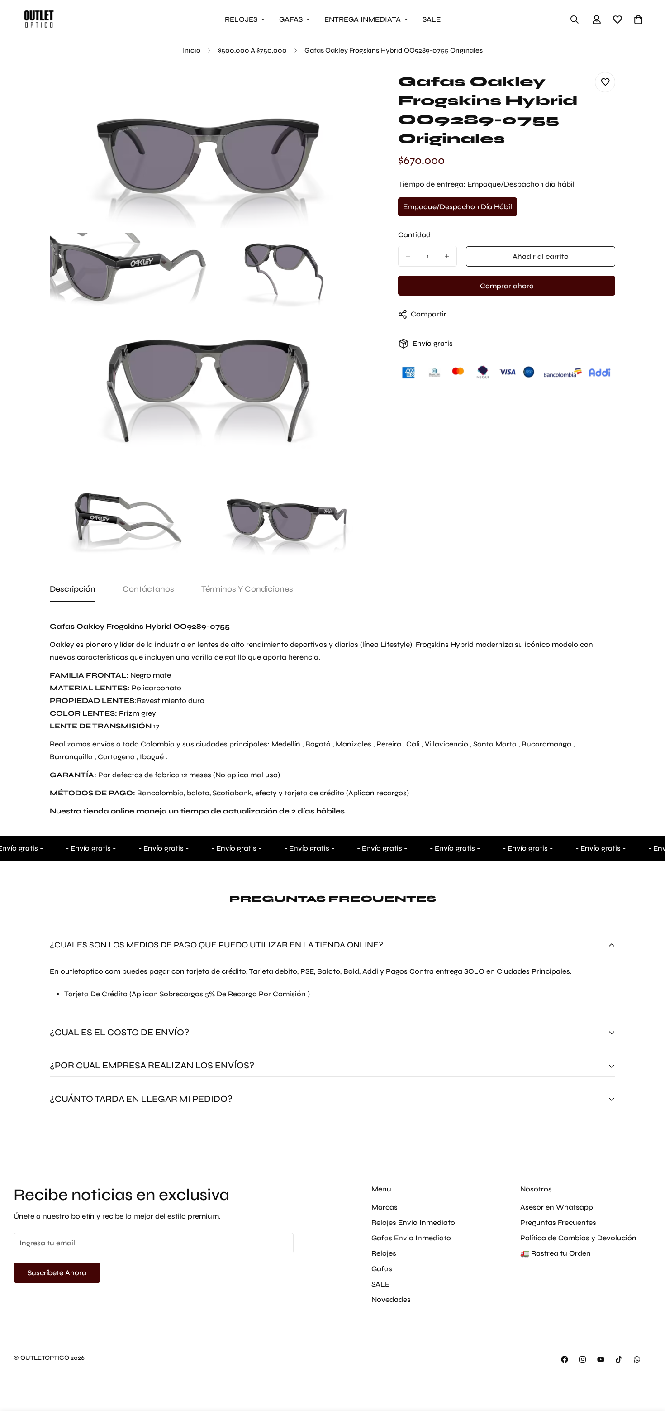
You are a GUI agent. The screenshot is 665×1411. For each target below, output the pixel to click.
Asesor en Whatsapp (556, 1206)
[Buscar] (574, 19)
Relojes (383, 1252)
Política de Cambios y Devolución (578, 1237)
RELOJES (241, 19)
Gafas (381, 1268)
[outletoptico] (38, 19)
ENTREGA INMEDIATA (362, 19)
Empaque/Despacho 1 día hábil (457, 209)
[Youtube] (600, 1359)
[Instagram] (582, 1359)
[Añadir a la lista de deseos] (605, 82)
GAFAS (291, 19)
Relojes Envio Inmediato (413, 1222)
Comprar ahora (507, 286)
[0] (638, 19)
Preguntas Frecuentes (558, 1222)
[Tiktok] (618, 1359)
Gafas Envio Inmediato (411, 1237)
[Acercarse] (349, 89)
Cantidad (414, 234)
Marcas (384, 1206)
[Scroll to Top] (647, 1361)
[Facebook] (564, 1359)
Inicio (191, 50)
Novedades (391, 1299)
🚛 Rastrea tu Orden (555, 1252)
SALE (432, 19)
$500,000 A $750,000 (252, 50)
